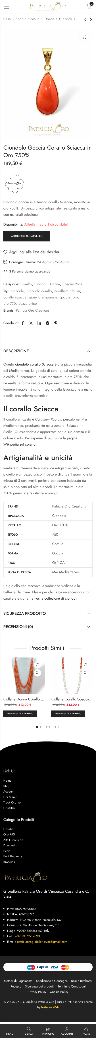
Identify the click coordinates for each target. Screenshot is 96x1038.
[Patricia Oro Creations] (14, 183)
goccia (65, 297)
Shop (19, 18)
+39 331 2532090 (27, 936)
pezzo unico (28, 303)
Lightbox (84, 37)
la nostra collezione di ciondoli (54, 598)
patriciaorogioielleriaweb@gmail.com (42, 941)
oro (75, 297)
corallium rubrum (67, 291)
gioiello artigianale (43, 297)
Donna (49, 18)
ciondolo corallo (39, 291)
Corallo (34, 18)
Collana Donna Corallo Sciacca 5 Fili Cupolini (40, 699)
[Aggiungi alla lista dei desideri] (37, 664)
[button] (59, 727)
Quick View (37, 672)
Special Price (72, 284)
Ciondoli (65, 18)
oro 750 (10, 303)
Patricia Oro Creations (32, 310)
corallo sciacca (15, 297)
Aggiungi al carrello (27, 236)
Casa (7, 18)
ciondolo (17, 291)
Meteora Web (50, 1007)
